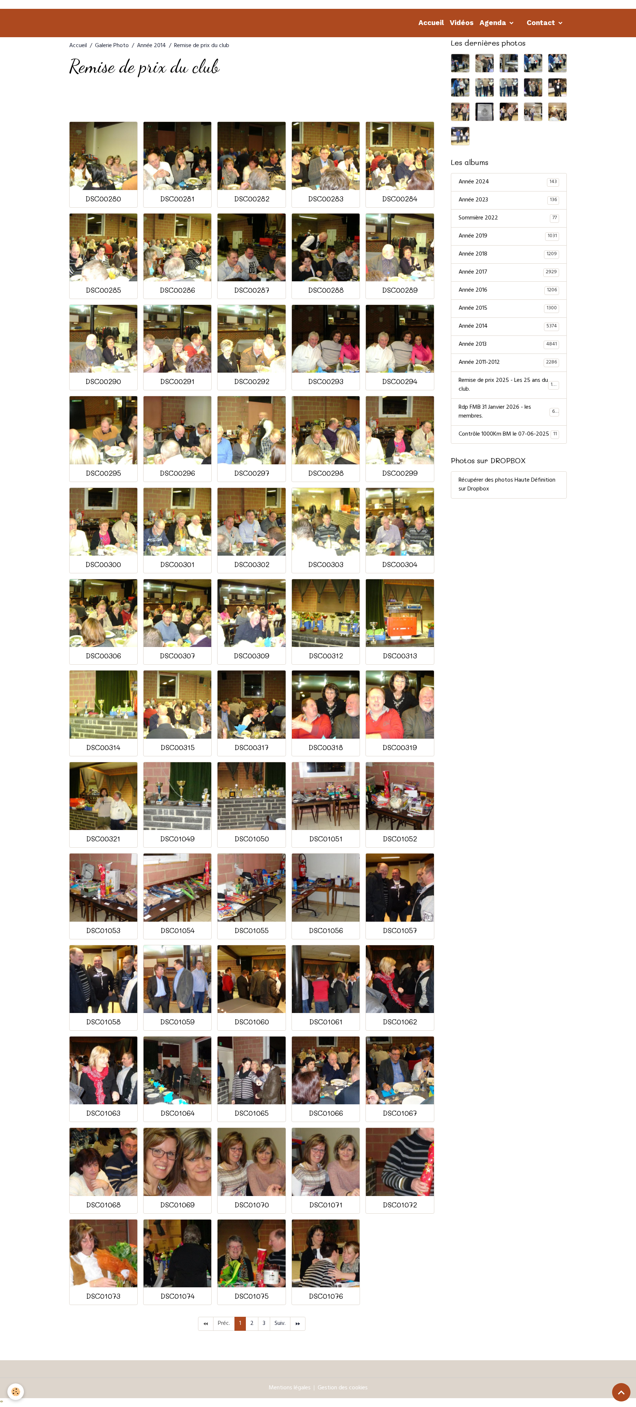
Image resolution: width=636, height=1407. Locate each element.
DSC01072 (400, 1204)
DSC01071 (326, 1204)
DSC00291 (177, 381)
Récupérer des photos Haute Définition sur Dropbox (507, 485)
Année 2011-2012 (508, 362)
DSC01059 (177, 1021)
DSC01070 (251, 1204)
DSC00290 (103, 381)
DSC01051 (326, 838)
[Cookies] (15, 1391)
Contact (542, 22)
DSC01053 (103, 930)
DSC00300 (103, 564)
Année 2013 (508, 344)
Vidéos (462, 22)
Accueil (431, 22)
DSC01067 (400, 1113)
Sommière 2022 (508, 218)
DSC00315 (177, 747)
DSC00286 (177, 290)
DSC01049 (177, 838)
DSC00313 (400, 655)
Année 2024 (508, 182)
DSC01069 (177, 1204)
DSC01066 (326, 1113)
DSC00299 (400, 473)
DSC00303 (325, 564)
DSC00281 (177, 198)
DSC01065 (251, 1113)
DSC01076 (326, 1296)
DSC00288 (326, 290)
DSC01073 (103, 1296)
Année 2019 (508, 236)
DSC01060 (251, 1021)
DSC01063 (103, 1113)
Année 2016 (508, 290)
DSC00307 (177, 655)
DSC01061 (326, 1021)
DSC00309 (251, 655)
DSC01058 (103, 1021)
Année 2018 (508, 254)
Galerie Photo (112, 46)
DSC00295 (103, 473)
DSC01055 (251, 930)
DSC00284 (399, 198)
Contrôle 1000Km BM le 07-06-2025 (508, 434)
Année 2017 (508, 272)
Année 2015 (508, 308)
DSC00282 (251, 198)
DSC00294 (399, 381)
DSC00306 (103, 655)
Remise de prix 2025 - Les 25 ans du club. (508, 385)
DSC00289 (400, 290)
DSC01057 (400, 930)
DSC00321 (103, 838)
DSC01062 (400, 1021)
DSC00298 (326, 473)
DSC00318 (325, 747)
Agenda (494, 22)
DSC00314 (103, 747)
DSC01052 (400, 838)
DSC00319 (399, 747)
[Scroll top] (621, 1392)
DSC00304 (399, 564)
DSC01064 (177, 1113)
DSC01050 (251, 838)
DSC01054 (177, 930)
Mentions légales (290, 1388)
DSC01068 (103, 1204)
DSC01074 (177, 1296)
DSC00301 (177, 564)
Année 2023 (508, 200)
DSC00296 (177, 473)
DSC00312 (326, 655)
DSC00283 (325, 198)
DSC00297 (251, 473)
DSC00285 (103, 290)
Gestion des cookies (343, 1388)
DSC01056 (326, 930)
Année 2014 (151, 46)
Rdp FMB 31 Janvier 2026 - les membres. (508, 412)
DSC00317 (251, 747)
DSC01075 (251, 1296)
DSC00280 (103, 198)
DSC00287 (251, 290)
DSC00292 (251, 381)
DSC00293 (325, 381)
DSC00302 (251, 564)
